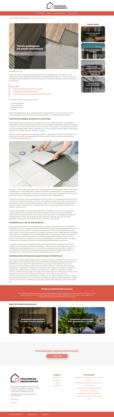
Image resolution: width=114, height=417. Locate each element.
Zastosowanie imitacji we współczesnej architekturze (32, 94)
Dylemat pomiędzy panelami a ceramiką (27, 89)
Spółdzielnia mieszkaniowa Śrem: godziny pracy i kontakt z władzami (81, 320)
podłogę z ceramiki (18, 136)
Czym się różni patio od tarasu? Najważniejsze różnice (93, 34)
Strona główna (13, 18)
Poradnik (49, 13)
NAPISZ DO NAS (56, 356)
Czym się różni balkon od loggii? (93, 51)
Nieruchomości (60, 13)
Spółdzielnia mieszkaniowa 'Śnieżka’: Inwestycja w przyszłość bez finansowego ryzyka (89, 396)
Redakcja (14, 399)
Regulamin (45, 414)
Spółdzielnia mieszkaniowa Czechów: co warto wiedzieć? (32, 320)
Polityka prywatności (15, 414)
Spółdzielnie (40, 13)
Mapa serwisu (32, 414)
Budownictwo (72, 13)
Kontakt (14, 403)
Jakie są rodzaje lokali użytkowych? (93, 84)
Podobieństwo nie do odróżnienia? (25, 91)
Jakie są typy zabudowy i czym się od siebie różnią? (93, 68)
